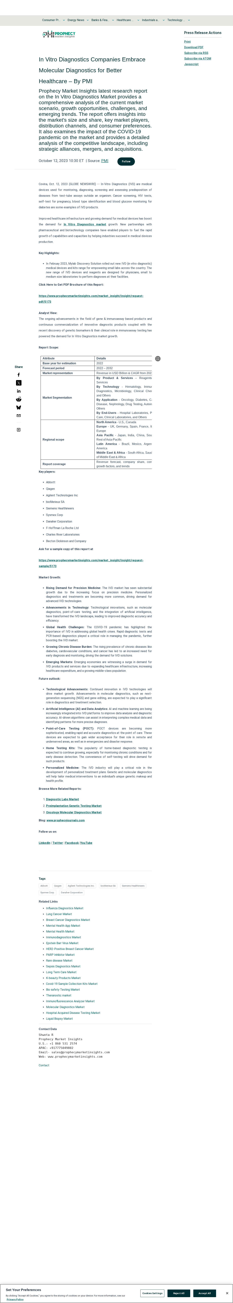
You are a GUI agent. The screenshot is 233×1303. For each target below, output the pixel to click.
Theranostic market (58, 995)
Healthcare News (126, 20)
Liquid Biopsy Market (59, 1018)
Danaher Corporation (72, 892)
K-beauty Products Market (63, 978)
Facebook (72, 843)
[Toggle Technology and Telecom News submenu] (189, 20)
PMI (104, 161)
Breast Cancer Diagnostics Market (68, 920)
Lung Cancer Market (59, 914)
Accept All (205, 1293)
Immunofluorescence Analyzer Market (70, 1001)
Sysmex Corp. (47, 892)
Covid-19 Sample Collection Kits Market (72, 984)
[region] (116, 1293)
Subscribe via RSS (196, 53)
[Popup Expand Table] (158, 358)
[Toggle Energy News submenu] (88, 20)
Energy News (76, 20)
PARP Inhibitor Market (60, 955)
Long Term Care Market (61, 972)
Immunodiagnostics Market (63, 937)
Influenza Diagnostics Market (64, 908)
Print (187, 41)
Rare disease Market (59, 960)
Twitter (57, 843)
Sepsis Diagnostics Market (63, 966)
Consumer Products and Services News (51, 20)
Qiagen (58, 885)
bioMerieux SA (108, 885)
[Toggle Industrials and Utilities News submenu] (163, 20)
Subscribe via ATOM (197, 58)
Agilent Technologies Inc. (81, 885)
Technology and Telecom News (176, 20)
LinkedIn (44, 843)
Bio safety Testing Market (63, 989)
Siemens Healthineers (133, 885)
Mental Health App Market (63, 925)
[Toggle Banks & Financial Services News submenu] (113, 20)
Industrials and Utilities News (151, 20)
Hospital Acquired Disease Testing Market (73, 1013)
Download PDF (194, 47)
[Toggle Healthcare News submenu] (138, 20)
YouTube (86, 843)
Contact (44, 1065)
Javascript (191, 64)
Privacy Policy (15, 1299)
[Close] (227, 1293)
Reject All (178, 1293)
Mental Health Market (60, 931)
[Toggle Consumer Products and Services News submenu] (64, 20)
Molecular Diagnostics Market (65, 1007)
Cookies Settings (152, 1293)
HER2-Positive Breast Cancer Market (70, 949)
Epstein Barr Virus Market (62, 943)
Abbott (44, 885)
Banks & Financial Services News (100, 20)
